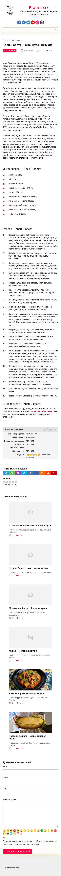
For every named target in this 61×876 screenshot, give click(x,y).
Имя (5, 767)
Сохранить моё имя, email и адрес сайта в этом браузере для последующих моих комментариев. (29, 842)
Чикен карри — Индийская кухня (26, 693)
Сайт (5, 788)
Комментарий (9, 799)
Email (5, 778)
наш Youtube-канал (43, 411)
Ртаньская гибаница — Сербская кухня (30, 525)
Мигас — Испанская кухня (23, 651)
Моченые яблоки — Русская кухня (28, 608)
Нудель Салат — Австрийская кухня (28, 568)
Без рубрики (9, 50)
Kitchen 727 (38, 7)
